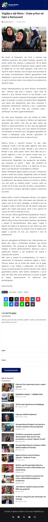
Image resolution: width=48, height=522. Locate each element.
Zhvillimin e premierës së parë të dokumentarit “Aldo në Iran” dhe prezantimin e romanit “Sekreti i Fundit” (31, 436)
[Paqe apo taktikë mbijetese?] (8, 417)
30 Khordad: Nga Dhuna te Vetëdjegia (30, 404)
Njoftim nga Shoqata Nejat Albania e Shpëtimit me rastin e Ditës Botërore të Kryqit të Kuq (30, 467)
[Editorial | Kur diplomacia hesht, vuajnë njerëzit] (8, 387)
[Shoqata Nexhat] (10, 5)
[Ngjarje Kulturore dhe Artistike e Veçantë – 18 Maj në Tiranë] (8, 458)
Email (4, 360)
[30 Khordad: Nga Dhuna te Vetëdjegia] (8, 407)
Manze (20, 292)
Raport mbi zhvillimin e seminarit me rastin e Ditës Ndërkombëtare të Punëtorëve (29, 478)
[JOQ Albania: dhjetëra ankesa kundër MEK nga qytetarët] (8, 490)
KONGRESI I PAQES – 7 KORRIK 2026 (29, 394)
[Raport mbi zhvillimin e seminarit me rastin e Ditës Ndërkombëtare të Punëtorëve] (8, 479)
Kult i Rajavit (12, 292)
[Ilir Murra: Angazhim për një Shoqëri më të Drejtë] (8, 500)
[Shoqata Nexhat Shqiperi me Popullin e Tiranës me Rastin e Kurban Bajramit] (8, 427)
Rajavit (26, 292)
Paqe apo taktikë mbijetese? (26, 414)
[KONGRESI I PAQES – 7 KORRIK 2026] (8, 397)
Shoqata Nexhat (8, 22)
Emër (3, 350)
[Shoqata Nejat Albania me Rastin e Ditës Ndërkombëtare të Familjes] (8, 448)
